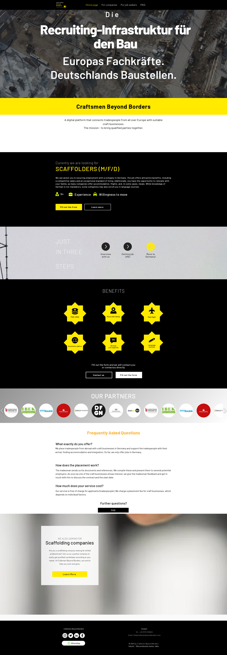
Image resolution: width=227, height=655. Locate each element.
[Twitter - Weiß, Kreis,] (70, 635)
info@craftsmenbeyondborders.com (146, 635)
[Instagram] (64, 635)
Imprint (131, 646)
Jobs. (157, 646)
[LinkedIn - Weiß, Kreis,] (76, 635)
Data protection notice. (145, 646)
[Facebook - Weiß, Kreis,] (82, 635)
